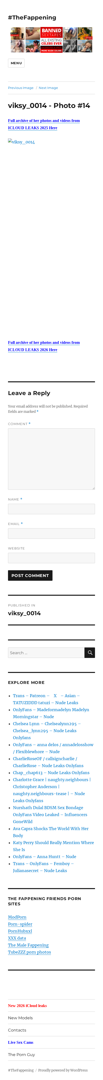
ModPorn (17, 917)
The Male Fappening (28, 945)
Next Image (48, 88)
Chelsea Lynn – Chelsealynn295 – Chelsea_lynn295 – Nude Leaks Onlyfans (47, 730)
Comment (19, 424)
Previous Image (21, 88)
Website (16, 548)
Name (15, 499)
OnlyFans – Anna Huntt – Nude (44, 856)
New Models (20, 1018)
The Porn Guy (21, 1054)
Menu (16, 63)
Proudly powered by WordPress (63, 1070)
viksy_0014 (27, 105)
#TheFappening (32, 17)
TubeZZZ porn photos (29, 952)
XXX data (17, 938)
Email (15, 524)
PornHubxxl (20, 931)
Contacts (17, 1030)
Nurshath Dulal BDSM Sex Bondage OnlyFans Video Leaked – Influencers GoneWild (50, 814)
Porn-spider (20, 924)
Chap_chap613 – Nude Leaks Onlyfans (51, 772)
